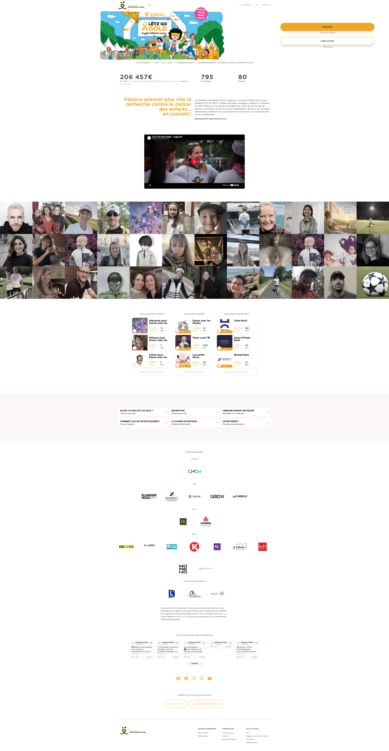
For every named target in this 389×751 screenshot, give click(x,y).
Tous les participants (151, 372)
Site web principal (229, 739)
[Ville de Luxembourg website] (194, 593)
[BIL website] (217, 546)
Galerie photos (251, 742)
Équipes (241, 81)
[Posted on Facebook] (151, 643)
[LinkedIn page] (186, 679)
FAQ (247, 733)
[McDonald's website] (183, 521)
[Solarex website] (149, 546)
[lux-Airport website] (262, 546)
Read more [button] (135, 654)
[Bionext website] (172, 496)
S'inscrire (327, 27)
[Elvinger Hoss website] (149, 496)
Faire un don (327, 41)
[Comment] (136, 657)
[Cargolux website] (206, 521)
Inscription (250, 739)
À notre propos (228, 733)
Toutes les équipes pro (235, 372)
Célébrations (202, 736)
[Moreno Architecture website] (183, 568)
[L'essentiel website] (172, 593)
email (225, 614)
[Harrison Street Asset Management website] (206, 568)
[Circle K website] (194, 546)
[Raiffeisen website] (240, 546)
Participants (206, 81)
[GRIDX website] (217, 496)
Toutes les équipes (193, 372)
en (257, 5)
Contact (225, 736)
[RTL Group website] (126, 546)
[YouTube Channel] (210, 679)
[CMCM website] (194, 471)
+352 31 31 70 (177, 704)
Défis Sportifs (203, 733)
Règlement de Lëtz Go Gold (256, 736)
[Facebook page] (178, 679)
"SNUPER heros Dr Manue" (161, 81)
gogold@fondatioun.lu (207, 704)
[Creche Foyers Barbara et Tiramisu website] (217, 593)
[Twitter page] (194, 678)
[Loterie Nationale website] (172, 546)
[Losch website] (240, 496)
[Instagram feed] (201, 679)
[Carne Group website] (194, 496)
